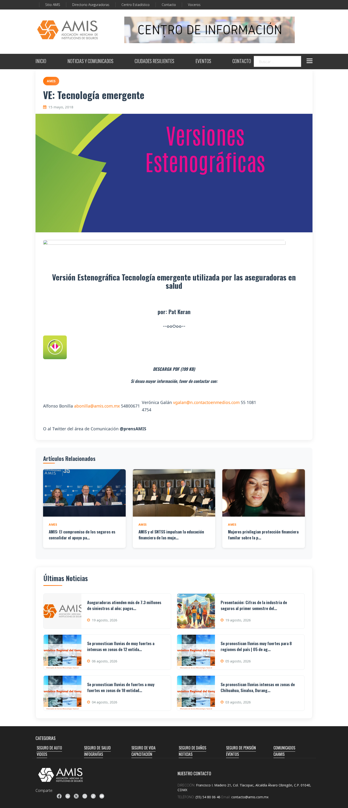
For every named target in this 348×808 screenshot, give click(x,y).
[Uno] (67, 30)
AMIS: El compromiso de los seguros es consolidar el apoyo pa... (82, 534)
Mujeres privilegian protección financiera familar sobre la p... (263, 534)
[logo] (61, 774)
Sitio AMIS (52, 4)
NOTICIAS (185, 754)
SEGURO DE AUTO (49, 747)
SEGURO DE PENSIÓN (241, 747)
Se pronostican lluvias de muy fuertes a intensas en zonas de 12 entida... (120, 646)
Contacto (169, 4)
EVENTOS (203, 61)
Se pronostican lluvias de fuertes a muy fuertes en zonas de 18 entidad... (120, 687)
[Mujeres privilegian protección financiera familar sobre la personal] (263, 493)
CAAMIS (279, 754)
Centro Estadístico (135, 4)
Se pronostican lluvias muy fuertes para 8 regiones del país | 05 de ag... (256, 646)
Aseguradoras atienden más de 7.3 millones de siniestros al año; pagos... (124, 605)
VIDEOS (42, 754)
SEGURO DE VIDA (143, 747)
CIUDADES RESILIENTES (154, 61)
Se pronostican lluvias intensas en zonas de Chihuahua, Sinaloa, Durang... (258, 687)
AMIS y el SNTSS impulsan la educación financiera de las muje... (171, 534)
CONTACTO (241, 61)
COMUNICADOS (284, 747)
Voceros (194, 4)
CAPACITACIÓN (141, 754)
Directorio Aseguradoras (90, 4)
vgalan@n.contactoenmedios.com (206, 402)
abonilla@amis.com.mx (97, 406)
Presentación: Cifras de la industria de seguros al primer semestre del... (254, 605)
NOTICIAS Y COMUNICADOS (90, 61)
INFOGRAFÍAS (93, 754)
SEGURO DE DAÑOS (192, 747)
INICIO (41, 61)
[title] (59, 796)
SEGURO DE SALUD (97, 747)
